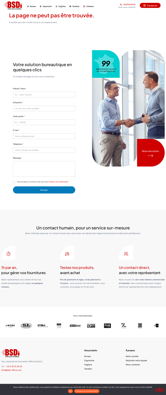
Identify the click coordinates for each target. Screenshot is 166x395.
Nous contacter (133, 364)
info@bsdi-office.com (11, 370)
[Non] (159, 390)
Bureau (87, 356)
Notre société (132, 356)
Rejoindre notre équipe (136, 360)
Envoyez (44, 190)
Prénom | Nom (20, 88)
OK (70, 391)
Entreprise (18, 102)
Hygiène (88, 364)
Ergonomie (89, 360)
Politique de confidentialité (58, 182)
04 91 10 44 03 (129, 4)
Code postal (19, 116)
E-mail (16, 130)
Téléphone (18, 144)
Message (17, 158)
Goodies (88, 369)
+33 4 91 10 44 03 (14, 366)
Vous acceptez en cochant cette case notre (42, 182)
